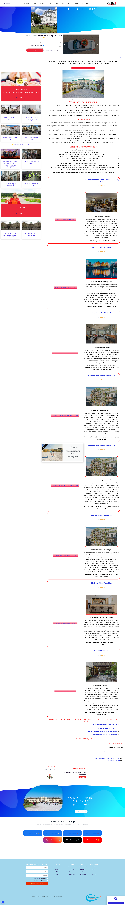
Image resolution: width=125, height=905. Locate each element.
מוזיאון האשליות (72, 872)
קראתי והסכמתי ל (53, 50)
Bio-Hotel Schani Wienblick (101, 583)
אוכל (63, 3)
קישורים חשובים (94, 864)
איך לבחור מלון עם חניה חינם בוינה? (107, 728)
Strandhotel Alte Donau (101, 247)
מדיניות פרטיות (59, 898)
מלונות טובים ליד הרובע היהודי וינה (10, 118)
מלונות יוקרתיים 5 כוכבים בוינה (31, 138)
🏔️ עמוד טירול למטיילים (32, 833)
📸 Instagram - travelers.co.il (53, 840)
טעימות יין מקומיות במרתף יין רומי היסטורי (31, 162)
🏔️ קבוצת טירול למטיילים (52, 833)
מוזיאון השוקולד (71, 867)
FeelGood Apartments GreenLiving (101, 375)
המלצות (56, 3)
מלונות (76, 3)
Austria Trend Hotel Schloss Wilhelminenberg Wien (101, 180)
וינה (82, 3)
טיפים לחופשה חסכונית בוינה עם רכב (113, 756)
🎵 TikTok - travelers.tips (72, 840)
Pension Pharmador (101, 651)
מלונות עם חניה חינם (112, 743)
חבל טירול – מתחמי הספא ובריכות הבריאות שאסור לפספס (31, 119)
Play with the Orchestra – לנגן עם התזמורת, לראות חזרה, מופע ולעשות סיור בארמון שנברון (10, 164)
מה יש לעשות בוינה (117, 754)
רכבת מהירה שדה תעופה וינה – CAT (31, 184)
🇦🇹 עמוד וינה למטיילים (72, 833)
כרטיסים (69, 3)
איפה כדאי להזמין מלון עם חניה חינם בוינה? (105, 725)
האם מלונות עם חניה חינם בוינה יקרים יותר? (105, 735)
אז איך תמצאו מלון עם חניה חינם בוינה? (113, 752)
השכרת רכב (26, 3)
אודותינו (94, 867)
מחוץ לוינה (42, 3)
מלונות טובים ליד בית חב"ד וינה (10, 138)
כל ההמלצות (82, 777)
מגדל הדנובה (72, 869)
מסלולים (49, 3)
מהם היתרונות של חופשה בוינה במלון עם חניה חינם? (103, 731)
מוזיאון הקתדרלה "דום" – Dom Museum (10, 184)
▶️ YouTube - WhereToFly (92, 840)
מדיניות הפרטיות (49, 50)
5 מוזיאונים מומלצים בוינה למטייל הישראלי (31, 234)
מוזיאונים (83, 864)
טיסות (34, 3)
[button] (6, 2)
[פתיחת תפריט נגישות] (2, 902)
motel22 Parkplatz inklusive (101, 515)
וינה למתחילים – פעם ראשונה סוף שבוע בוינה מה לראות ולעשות (10, 235)
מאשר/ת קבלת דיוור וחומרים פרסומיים (39, 880)
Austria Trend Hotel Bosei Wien (101, 313)
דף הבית (123, 57)
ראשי (87, 3)
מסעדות (94, 872)
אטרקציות (72, 864)
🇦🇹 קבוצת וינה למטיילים (92, 833)
